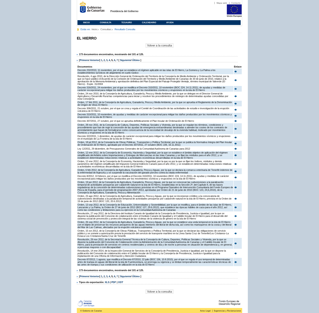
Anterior (94, 60)
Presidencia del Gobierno (128, 9)
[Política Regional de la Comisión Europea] (234, 16)
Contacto (235, 3)
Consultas (105, 29)
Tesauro (126, 22)
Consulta (105, 22)
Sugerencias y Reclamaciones (227, 311)
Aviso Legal (205, 311)
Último (136, 60)
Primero (84, 60)
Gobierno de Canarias (91, 9)
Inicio (86, 22)
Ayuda (170, 22)
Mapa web (222, 3)
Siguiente (125, 60)
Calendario (149, 22)
